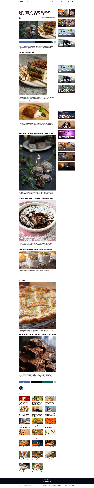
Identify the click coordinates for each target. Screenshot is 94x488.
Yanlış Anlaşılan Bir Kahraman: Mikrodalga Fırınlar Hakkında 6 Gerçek (24, 426)
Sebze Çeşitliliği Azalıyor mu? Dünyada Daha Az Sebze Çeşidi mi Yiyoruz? (37, 403)
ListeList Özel (38, 1)
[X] (68, 1)
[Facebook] (43, 481)
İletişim (73, 485)
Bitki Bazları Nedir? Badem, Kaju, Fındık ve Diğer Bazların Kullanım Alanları (37, 447)
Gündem (33, 1)
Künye (49, 485)
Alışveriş (42, 1)
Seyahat (53, 1)
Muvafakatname (59, 485)
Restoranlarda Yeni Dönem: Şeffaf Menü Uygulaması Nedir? (50, 447)
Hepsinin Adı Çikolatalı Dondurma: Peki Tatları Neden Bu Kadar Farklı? (24, 437)
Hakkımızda (44, 485)
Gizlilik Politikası (53, 485)
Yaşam (46, 1)
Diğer (57, 1)
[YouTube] (72, 1)
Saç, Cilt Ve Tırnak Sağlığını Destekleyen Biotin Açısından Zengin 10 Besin (50, 414)
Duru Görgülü (23, 18)
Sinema (50, 1)
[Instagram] (70, 1)
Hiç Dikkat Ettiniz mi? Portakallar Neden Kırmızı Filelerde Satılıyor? (50, 426)
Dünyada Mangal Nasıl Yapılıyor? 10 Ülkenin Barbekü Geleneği (23, 447)
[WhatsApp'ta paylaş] (52, 42)
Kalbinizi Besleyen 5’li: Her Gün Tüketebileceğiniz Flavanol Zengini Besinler (37, 470)
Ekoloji (34, 400)
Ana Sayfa (29, 1)
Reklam (70, 485)
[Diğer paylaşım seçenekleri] (55, 42)
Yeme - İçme (28, 18)
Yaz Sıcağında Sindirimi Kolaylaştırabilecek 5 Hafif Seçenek (50, 403)
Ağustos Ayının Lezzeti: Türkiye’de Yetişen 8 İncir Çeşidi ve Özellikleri (24, 414)
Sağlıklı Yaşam (22, 455)
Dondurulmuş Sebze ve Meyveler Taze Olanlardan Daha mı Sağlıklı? (37, 437)
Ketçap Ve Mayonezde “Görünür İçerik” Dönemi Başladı (24, 403)
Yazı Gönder (62, 1)
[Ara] (74, 2)
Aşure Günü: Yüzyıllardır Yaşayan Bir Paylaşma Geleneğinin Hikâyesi (49, 458)
